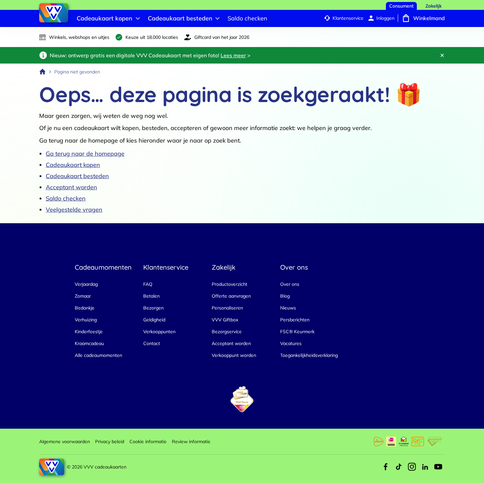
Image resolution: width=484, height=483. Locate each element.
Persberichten (294, 320)
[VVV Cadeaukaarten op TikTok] (398, 466)
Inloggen (385, 18)
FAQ (147, 284)
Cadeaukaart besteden (77, 176)
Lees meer (233, 55)
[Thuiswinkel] (404, 441)
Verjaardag (86, 284)
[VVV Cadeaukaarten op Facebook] (385, 466)
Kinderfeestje (89, 332)
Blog (285, 296)
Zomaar (83, 296)
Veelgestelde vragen (74, 209)
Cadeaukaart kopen (73, 165)
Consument (401, 6)
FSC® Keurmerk (297, 332)
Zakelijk (433, 6)
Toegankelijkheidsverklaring (309, 355)
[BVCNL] (417, 441)
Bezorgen (153, 308)
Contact (151, 343)
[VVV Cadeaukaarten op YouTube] (438, 466)
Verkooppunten (159, 332)
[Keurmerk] (436, 441)
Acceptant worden (71, 187)
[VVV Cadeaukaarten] (53, 12)
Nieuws (288, 308)
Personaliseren (227, 308)
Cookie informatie (148, 441)
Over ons (289, 284)
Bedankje (84, 308)
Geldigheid (154, 320)
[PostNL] (379, 441)
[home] (42, 71)
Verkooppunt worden (234, 355)
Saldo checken (66, 198)
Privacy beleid (109, 441)
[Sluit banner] (442, 55)
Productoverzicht (229, 284)
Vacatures (291, 343)
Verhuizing (86, 320)
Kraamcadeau (89, 343)
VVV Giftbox (225, 320)
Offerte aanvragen (231, 296)
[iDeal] (391, 441)
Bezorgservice (227, 332)
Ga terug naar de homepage (85, 153)
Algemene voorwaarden (64, 441)
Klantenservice (348, 18)
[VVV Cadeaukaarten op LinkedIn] (425, 466)
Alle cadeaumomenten (98, 355)
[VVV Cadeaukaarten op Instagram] (411, 466)
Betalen (151, 296)
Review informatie (191, 441)
